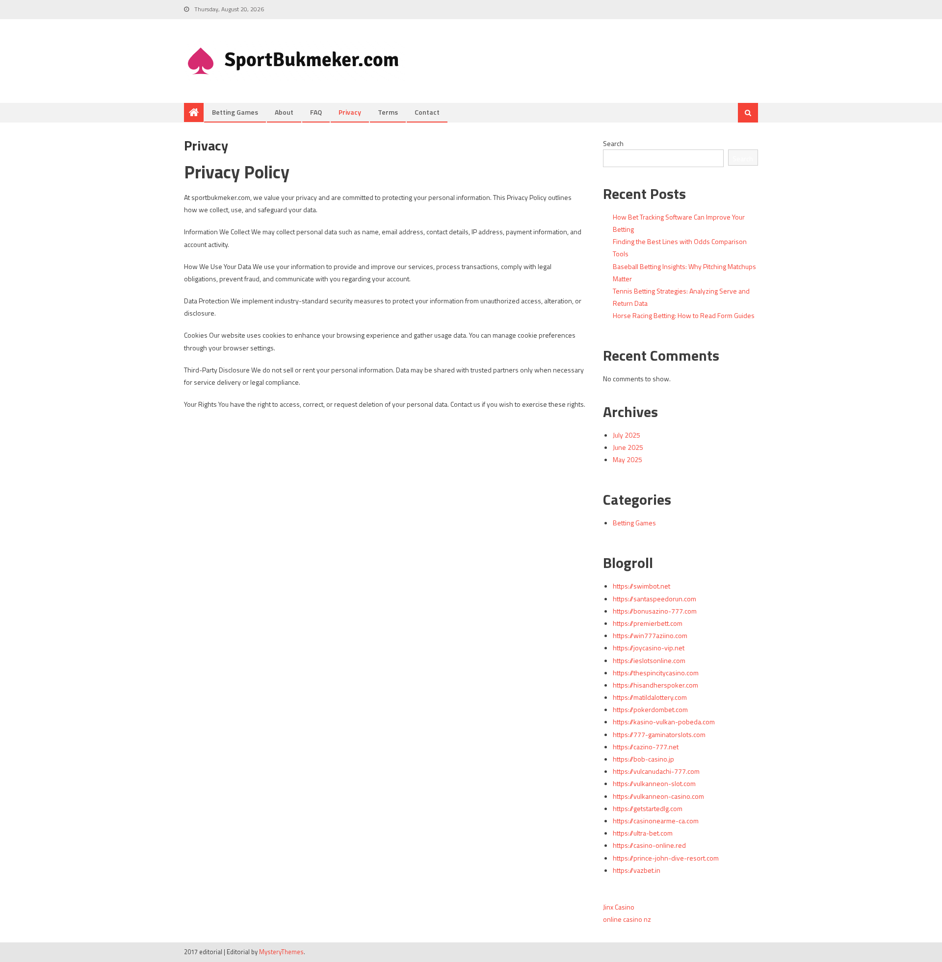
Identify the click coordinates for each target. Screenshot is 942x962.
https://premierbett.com (647, 623)
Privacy (350, 112)
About (284, 112)
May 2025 (627, 459)
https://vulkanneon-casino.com (658, 796)
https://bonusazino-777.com (655, 611)
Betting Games (235, 112)
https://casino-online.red (649, 845)
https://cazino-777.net (646, 746)
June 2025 (628, 447)
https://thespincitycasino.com (656, 672)
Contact (427, 112)
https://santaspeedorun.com (654, 598)
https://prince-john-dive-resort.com (666, 858)
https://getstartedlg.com (647, 808)
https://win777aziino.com (650, 635)
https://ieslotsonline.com (649, 660)
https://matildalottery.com (650, 697)
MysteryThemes (281, 952)
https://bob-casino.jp (643, 759)
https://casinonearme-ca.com (656, 820)
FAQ (316, 112)
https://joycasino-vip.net (648, 647)
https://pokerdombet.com (650, 709)
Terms (388, 112)
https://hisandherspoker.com (655, 685)
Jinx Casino (618, 907)
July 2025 (626, 435)
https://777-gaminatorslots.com (659, 734)
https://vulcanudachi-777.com (656, 771)
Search (613, 143)
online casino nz (627, 919)
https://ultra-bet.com (643, 833)
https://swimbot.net (641, 586)
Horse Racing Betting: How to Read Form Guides (684, 315)
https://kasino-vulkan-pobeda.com (664, 721)
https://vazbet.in (636, 870)
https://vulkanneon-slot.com (654, 783)
